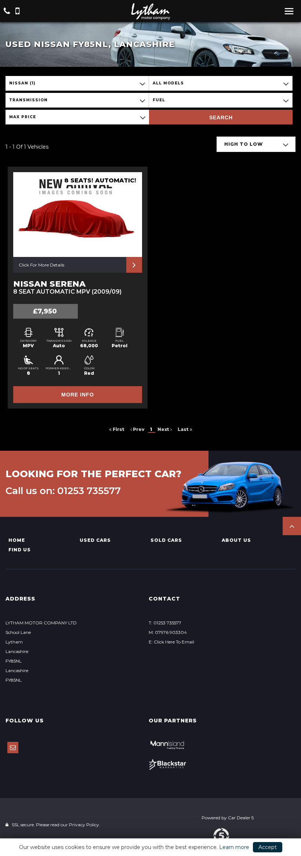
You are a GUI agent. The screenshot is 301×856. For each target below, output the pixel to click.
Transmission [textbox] (28, 100)
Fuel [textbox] (159, 100)
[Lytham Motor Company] (150, 12)
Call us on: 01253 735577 (63, 491)
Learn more (234, 847)
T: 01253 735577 (165, 622)
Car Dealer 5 (241, 817)
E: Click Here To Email (171, 642)
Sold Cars (166, 540)
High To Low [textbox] (243, 144)
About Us (236, 540)
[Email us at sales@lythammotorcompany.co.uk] (12, 747)
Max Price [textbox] (22, 117)
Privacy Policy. (84, 824)
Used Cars (95, 540)
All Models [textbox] (168, 83)
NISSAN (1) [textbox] (22, 83)
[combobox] (77, 83)
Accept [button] (267, 847)
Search (221, 117)
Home (16, 540)
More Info (77, 395)
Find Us (19, 549)
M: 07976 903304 (168, 632)
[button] (292, 526)
